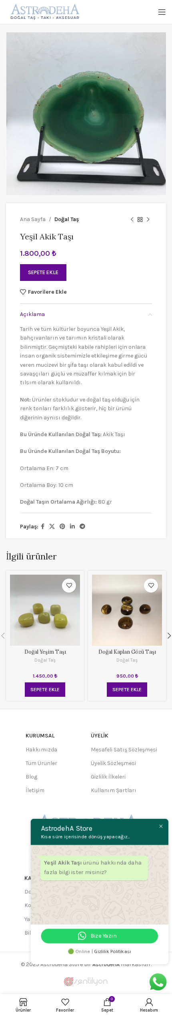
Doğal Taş (66, 219)
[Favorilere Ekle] (69, 586)
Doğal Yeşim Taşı (45, 651)
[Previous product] (132, 219)
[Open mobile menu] (162, 12)
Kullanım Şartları (113, 790)
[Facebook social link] (42, 526)
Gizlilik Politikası (114, 952)
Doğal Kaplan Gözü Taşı (127, 651)
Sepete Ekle (43, 272)
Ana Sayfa (33, 219)
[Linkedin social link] (72, 526)
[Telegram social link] (82, 526)
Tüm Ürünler (41, 763)
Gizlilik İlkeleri (108, 776)
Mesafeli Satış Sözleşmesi (124, 749)
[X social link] (52, 526)
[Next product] (148, 219)
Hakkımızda (41, 749)
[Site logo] (44, 11)
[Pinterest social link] (62, 526)
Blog (31, 776)
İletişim (35, 790)
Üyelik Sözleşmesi (113, 763)
